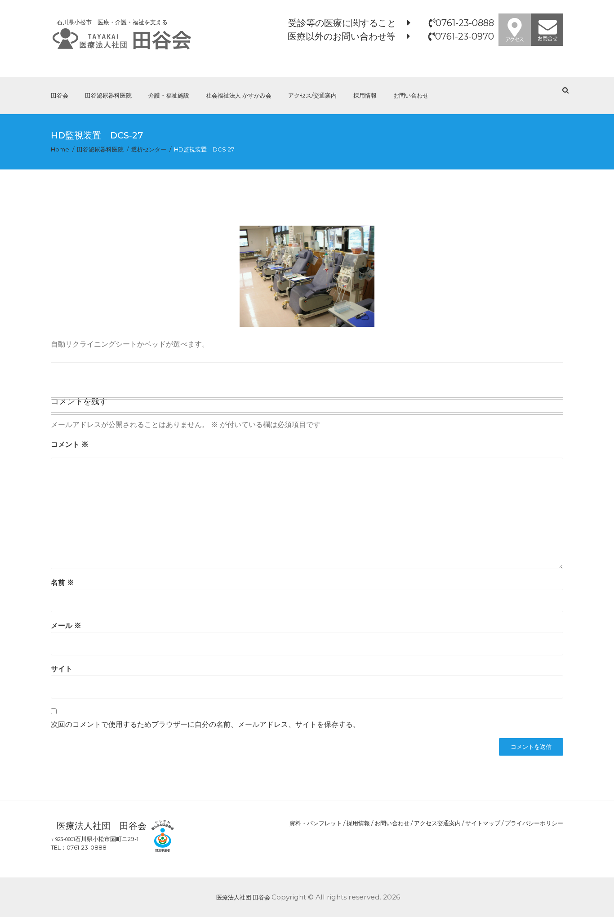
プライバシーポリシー (534, 823)
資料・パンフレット (315, 823)
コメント (70, 444)
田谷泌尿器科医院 (108, 95)
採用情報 (365, 95)
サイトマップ (482, 823)
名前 (62, 582)
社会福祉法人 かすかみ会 (238, 95)
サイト (61, 668)
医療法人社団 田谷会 (243, 897)
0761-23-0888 (465, 23)
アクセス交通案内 (437, 823)
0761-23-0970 (464, 36)
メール (66, 625)
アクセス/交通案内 (312, 95)
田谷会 (59, 95)
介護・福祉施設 (168, 95)
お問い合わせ (410, 95)
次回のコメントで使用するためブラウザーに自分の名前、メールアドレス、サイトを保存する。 (205, 724)
